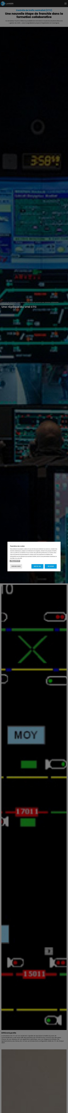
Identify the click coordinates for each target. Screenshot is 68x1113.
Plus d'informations (15, 561)
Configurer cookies (16, 566)
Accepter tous (37, 566)
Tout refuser (51, 566)
